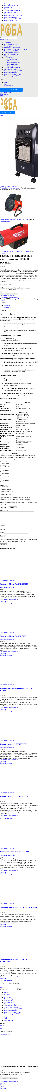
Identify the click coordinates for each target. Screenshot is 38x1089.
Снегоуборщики (12, 64)
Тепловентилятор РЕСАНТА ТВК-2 (14, 796)
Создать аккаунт (5, 1035)
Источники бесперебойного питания (15, 49)
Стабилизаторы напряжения (12, 69)
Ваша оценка (4, 507)
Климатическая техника (11, 52)
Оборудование (8, 56)
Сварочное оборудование (12, 67)
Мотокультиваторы (13, 61)
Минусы (2, 529)
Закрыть (2, 987)
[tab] (7, 305)
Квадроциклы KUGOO (11, 51)
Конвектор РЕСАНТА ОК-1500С (13, 636)
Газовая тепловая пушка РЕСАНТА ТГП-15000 (15, 251)
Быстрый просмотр (6, 603)
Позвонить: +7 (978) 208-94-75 (11, 90)
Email (2, 536)
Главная (2, 188)
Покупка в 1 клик (13, 294)
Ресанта (2, 253)
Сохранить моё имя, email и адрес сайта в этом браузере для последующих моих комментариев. (18, 540)
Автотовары (7, 42)
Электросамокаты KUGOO (12, 74)
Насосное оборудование (11, 54)
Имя (2, 532)
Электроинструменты (10, 72)
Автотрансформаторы (11, 44)
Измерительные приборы (12, 47)
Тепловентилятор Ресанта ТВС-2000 (14, 852)
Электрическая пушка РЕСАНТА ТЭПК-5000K (15, 219)
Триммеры (10, 66)
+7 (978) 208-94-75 (7, 112)
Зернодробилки (12, 59)
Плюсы (2, 526)
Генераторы (7, 46)
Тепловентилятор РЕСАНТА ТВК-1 (14, 744)
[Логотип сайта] (11, 36)
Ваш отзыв (4, 510)
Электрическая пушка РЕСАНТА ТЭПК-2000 (18, 907)
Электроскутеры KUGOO (12, 76)
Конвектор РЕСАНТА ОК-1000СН (14, 584)
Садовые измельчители (14, 62)
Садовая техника (9, 57)
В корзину (3, 294)
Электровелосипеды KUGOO (13, 71)
